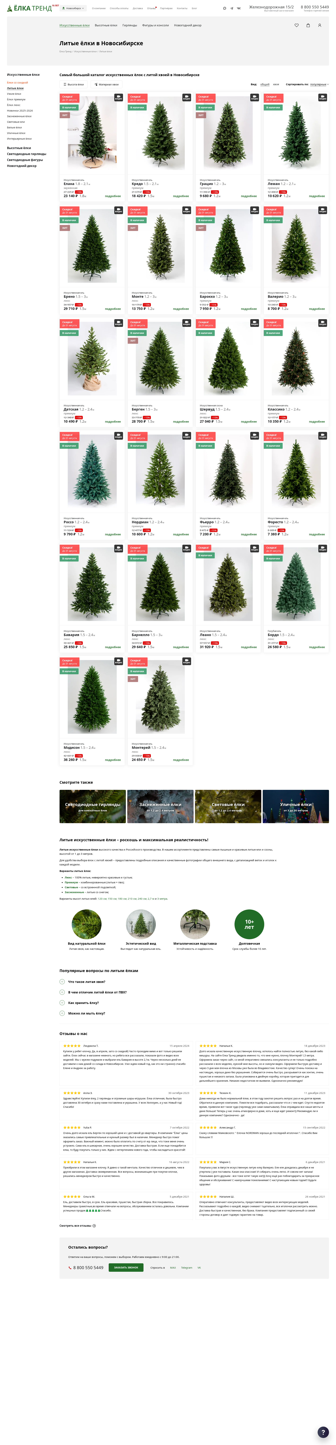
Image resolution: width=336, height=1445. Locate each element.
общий (265, 84)
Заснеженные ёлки (19, 116)
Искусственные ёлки (23, 75)
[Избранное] (296, 25)
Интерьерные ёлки (19, 138)
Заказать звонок (126, 1267)
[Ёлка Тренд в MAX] (224, 8)
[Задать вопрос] (323, 1432)
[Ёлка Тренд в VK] (238, 8)
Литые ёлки (15, 88)
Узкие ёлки (14, 93)
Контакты (182, 8)
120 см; (102, 898)
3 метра (162, 898)
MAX (173, 1267)
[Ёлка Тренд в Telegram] (231, 8)
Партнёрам (166, 8)
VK (199, 1267)
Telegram (186, 1267)
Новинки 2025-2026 (20, 110)
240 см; (142, 898)
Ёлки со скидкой (17, 82)
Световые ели (16, 121)
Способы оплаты (119, 8)
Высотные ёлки (19, 148)
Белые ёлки (14, 127)
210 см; (132, 898)
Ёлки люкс (13, 105)
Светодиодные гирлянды (26, 154)
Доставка (138, 8)
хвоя (276, 84)
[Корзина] (308, 25)
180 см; (122, 898)
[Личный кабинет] (319, 25)
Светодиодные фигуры (25, 160)
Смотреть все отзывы (75, 1225)
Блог (194, 8)
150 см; (112, 898)
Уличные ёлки (16, 133)
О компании (99, 8)
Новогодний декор (22, 166)
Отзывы (151, 8)
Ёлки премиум (16, 99)
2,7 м (151, 898)
